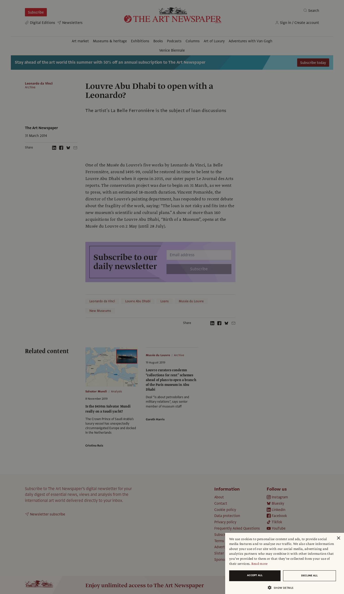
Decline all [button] (309, 575)
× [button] (338, 538)
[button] (282, 587)
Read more (259, 564)
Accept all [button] (255, 575)
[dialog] (284, 563)
